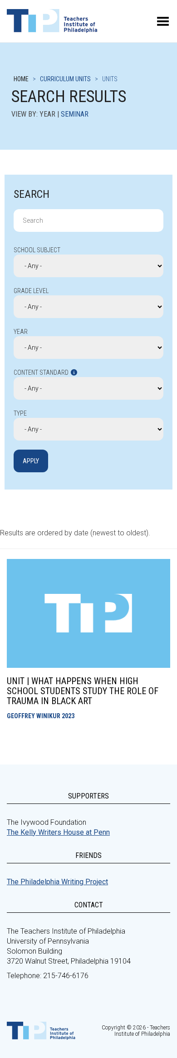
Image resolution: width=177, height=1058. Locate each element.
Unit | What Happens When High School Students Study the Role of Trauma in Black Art (82, 691)
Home (21, 79)
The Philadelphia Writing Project (57, 881)
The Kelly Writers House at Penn (58, 832)
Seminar (74, 114)
